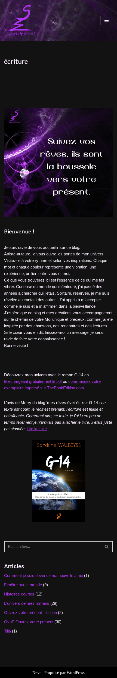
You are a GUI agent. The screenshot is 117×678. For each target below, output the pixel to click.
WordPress (76, 672)
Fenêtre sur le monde (23, 584)
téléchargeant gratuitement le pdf (33, 381)
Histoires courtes (19, 594)
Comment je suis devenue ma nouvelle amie (43, 575)
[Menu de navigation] (106, 20)
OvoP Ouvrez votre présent (28, 621)
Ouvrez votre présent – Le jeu (30, 612)
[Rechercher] (107, 546)
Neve (36, 672)
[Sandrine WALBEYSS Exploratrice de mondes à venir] (20, 20)
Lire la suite (37, 428)
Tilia (7, 631)
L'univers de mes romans (26, 603)
